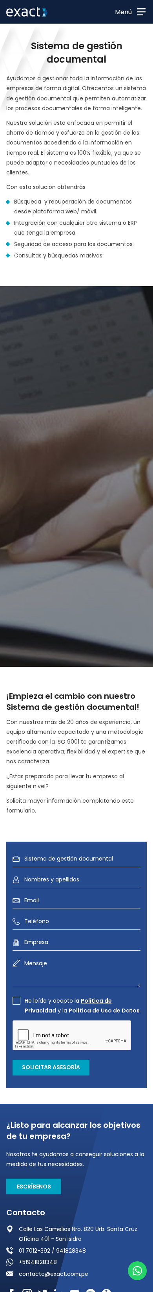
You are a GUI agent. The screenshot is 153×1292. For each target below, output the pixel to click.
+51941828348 (38, 1262)
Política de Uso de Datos (104, 1010)
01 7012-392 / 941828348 (52, 1251)
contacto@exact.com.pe (53, 1274)
